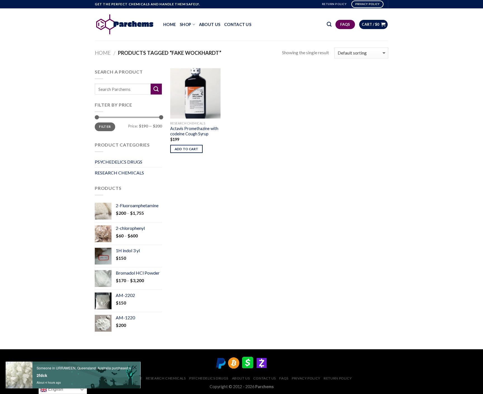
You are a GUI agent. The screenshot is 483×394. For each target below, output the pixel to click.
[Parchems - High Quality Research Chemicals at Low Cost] (125, 24)
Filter (105, 126)
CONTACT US (237, 24)
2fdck (42, 375)
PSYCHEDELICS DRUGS (118, 161)
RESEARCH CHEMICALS (119, 172)
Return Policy (338, 378)
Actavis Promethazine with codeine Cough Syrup (194, 131)
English (55, 389)
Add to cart (186, 149)
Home (169, 24)
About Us (209, 24)
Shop (185, 24)
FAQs (283, 378)
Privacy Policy (306, 378)
